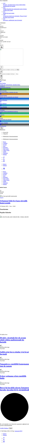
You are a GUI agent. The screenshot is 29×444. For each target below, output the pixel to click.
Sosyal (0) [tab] (5, 132)
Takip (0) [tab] (5, 134)
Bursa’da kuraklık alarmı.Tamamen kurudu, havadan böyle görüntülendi (14, 389)
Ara (18, 69)
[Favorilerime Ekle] (2, 358)
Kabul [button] (10, 428)
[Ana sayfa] (4, 169)
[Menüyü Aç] (1, 67)
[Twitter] (4, 159)
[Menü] (1, 47)
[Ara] (1, 72)
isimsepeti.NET (18, 431)
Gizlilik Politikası (4, 428)
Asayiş (1, 197)
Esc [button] (17, 74)
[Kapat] (1, 78)
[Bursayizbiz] (11, 65)
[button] (1, 76)
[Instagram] (4, 161)
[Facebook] (4, 157)
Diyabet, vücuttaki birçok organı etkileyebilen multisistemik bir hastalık (13, 340)
